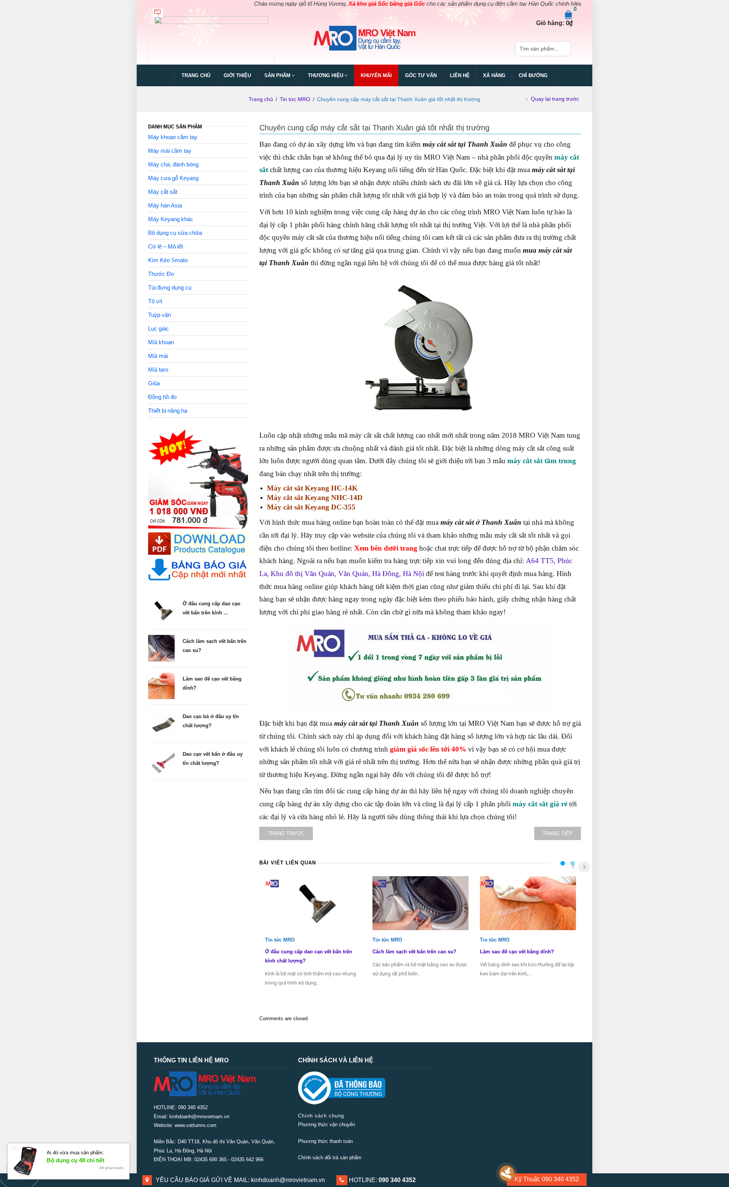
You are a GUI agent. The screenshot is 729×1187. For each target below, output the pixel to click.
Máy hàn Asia (165, 205)
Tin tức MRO (295, 99)
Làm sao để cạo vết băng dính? (517, 951)
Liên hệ (460, 75)
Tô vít (155, 301)
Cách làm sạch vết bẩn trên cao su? (414, 951)
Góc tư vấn (421, 75)
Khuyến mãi (376, 75)
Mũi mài (158, 356)
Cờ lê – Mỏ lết (165, 246)
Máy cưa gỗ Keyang (173, 178)
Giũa (154, 383)
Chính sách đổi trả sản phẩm (329, 1157)
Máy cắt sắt (162, 191)
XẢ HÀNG (494, 75)
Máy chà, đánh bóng (173, 164)
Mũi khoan (161, 342)
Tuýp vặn (159, 315)
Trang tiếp (558, 833)
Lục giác (158, 328)
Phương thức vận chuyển (326, 1124)
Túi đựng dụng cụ (169, 287)
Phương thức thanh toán (325, 1141)
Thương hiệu (325, 75)
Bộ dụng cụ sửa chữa (175, 232)
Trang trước (286, 833)
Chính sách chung (321, 1116)
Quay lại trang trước (555, 99)
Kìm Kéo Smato (168, 260)
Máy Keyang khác (170, 219)
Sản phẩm (277, 75)
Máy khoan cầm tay (172, 137)
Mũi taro (158, 369)
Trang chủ (195, 75)
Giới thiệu (237, 75)
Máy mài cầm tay (169, 150)
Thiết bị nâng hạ (167, 410)
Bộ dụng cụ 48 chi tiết (75, 1160)
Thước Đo (161, 274)
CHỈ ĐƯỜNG (533, 75)
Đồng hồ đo (162, 397)
